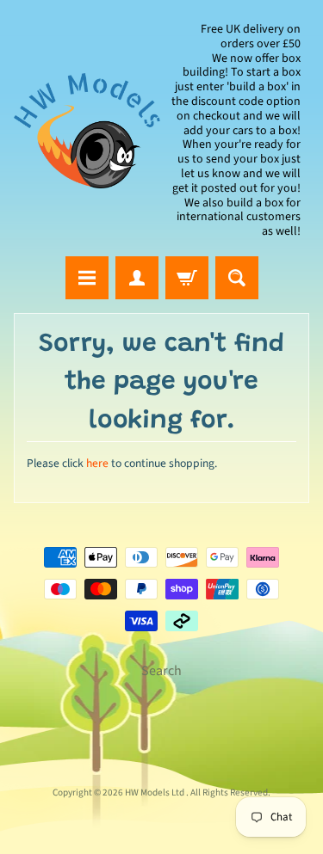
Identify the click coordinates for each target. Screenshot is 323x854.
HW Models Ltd (155, 792)
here (97, 463)
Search (161, 670)
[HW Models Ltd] (88, 131)
